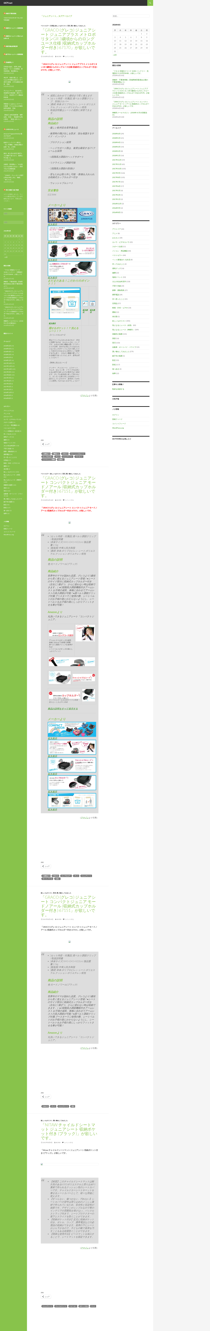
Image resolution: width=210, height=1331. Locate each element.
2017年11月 (117, 164)
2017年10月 (117, 169)
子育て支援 (116, 286)
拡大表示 (52, 224)
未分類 (114, 316)
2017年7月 (116, 182)
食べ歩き (115, 369)
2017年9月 (116, 173)
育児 (68, 26)
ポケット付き (84, 1306)
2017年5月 (116, 190)
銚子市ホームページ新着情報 (14, 54)
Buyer (59, 56)
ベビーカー (73, 1306)
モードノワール (47, 878)
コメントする (69, 56)
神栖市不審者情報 (11, 13)
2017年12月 (117, 160)
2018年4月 (116, 142)
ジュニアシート (67, 456)
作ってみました (118, 264)
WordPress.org (118, 428)
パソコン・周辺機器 (120, 251)
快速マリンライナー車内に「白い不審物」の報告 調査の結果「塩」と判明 (13, 145)
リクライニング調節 (49, 459)
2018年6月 (116, 134)
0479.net (8, 3)
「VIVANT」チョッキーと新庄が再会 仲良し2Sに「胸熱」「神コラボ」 (13, 177)
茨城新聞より (10, 62)
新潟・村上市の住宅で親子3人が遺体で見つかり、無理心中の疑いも (13, 155)
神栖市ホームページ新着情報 (14, 28)
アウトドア (116, 229)
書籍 (114, 312)
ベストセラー (45, 26)
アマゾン (85, 395)
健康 (114, 273)
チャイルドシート (61, 1306)
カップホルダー (47, 456)
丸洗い (58, 878)
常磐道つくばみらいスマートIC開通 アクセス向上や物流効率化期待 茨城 (13, 106)
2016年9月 (116, 208)
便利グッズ (116, 268)
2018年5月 (116, 138)
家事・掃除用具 (118, 290)
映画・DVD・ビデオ (120, 308)
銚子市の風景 (117, 356)
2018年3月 (116, 147)
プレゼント (79, 456)
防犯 (114, 365)
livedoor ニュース (12, 129)
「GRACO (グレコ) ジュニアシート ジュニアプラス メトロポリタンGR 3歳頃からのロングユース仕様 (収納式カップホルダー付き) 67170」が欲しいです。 (68, 40)
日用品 (52, 26)
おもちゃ (115, 238)
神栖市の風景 (117, 334)
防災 (114, 360)
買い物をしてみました (78, 26)
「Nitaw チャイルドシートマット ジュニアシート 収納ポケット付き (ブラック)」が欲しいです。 (69, 1131)
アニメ (114, 233)
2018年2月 (116, 151)
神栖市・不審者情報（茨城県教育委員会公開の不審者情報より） (13, 284)
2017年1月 (116, 199)
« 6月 (115, 55)
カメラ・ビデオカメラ (120, 242)
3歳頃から (56, 453)
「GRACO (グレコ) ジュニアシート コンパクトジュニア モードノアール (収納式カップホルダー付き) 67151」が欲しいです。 (68, 486)
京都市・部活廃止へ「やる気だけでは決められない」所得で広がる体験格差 (13, 166)
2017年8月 (116, 177)
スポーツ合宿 (117, 246)
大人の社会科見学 (119, 281)
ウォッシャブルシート (77, 453)
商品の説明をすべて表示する (63, 708)
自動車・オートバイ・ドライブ (124, 347)
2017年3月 (116, 195)
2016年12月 (117, 204)
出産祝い (61, 459)
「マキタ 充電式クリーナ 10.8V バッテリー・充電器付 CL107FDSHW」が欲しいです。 (130, 72)
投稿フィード (117, 419)
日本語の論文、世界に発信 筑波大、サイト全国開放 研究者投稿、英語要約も (13, 69)
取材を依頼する (118, 389)
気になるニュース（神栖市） (123, 330)
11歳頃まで (46, 453)
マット (93, 1306)
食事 (114, 373)
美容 (114, 338)
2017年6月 (116, 186)
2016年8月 (116, 212)
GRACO (65, 453)
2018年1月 (116, 155)
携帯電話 (115, 295)
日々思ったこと (118, 299)
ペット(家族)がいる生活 (121, 260)
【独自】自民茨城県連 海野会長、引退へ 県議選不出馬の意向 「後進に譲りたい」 (13, 117)
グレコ (58, 456)
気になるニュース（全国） (122, 325)
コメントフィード (119, 423)
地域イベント (117, 277)
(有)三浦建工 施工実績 (12, 190)
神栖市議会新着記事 (12, 46)
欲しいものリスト (61, 26)
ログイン (115, 415)
